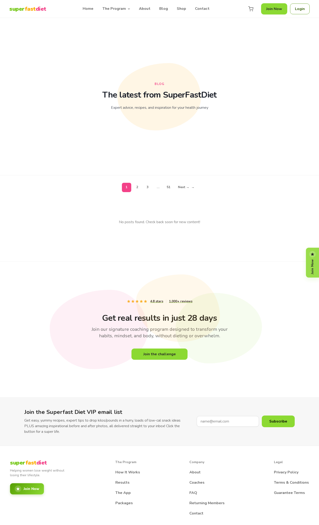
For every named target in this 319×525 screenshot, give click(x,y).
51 (168, 187)
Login (300, 8)
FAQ (193, 492)
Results (122, 482)
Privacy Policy (286, 472)
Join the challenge (159, 354)
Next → (186, 187)
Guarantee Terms (289, 492)
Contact (202, 8)
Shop (181, 8)
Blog (163, 8)
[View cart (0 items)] (250, 9)
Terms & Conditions (291, 482)
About (144, 8)
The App (123, 492)
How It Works (127, 472)
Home (88, 8)
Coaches (197, 482)
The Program (114, 8)
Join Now (274, 8)
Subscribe (278, 421)
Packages (124, 503)
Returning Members (207, 503)
